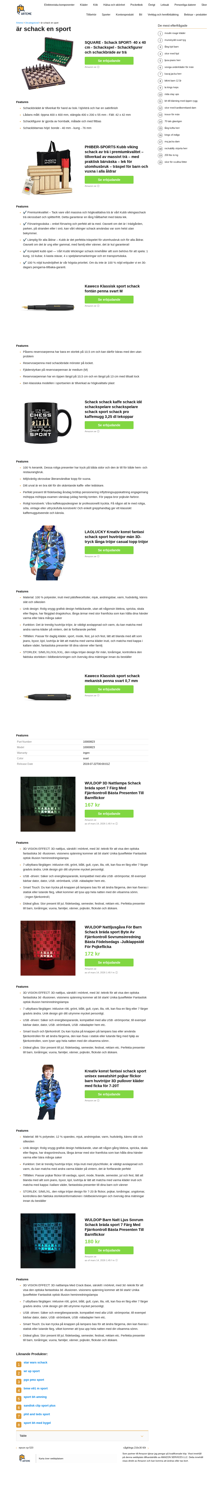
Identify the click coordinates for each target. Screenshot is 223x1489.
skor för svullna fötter (176, 161)
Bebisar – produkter (195, 14)
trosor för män (172, 114)
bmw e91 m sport (36, 1388)
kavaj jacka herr (173, 73)
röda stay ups (172, 94)
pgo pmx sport (34, 1379)
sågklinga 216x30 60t (134, 1447)
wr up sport (32, 1371)
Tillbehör (91, 14)
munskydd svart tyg (175, 40)
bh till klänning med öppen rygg (181, 100)
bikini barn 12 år (173, 80)
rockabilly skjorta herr (176, 148)
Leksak (165, 4)
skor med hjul (172, 53)
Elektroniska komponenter (59, 4)
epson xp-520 (26, 1447)
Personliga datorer (185, 4)
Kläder (84, 4)
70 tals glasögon (173, 121)
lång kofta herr (172, 128)
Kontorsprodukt (125, 14)
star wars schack (35, 1362)
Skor (204, 4)
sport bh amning (35, 1397)
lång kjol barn (172, 46)
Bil (140, 14)
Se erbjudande (109, 61)
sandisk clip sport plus (40, 1405)
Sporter (106, 14)
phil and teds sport (37, 1414)
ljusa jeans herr (173, 60)
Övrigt (151, 4)
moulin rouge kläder (175, 33)
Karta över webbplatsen (51, 1458)
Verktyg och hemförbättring (163, 14)
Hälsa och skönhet (114, 4)
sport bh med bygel (37, 1423)
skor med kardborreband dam (180, 107)
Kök (95, 4)
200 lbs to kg (171, 155)
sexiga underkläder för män (179, 67)
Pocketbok (136, 4)
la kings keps (172, 87)
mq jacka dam (172, 141)
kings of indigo (172, 134)
